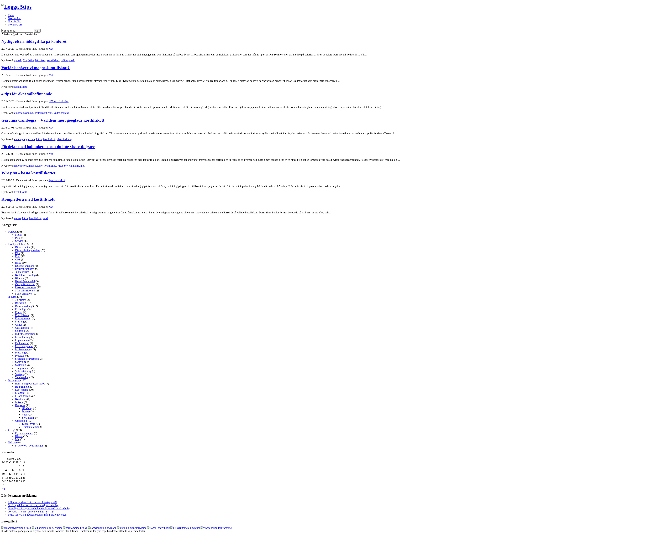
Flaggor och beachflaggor (29, 445)
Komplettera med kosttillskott (28, 199)
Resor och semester (25, 287)
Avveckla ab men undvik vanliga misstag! (31, 511)
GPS (17, 259)
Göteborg (27, 408)
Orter (25, 414)
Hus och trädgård (24, 265)
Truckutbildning (30, 426)
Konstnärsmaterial (25, 281)
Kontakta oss (15, 24)
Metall (18, 234)
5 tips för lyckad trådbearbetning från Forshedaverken (37, 514)
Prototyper (21, 355)
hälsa (31, 60)
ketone (39, 165)
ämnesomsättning (23, 112)
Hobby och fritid (17, 244)
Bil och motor (22, 247)
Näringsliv (14, 380)
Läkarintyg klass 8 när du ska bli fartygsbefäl (32, 502)
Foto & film (14, 21)
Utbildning (21, 420)
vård (45, 218)
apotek (18, 60)
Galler (18, 324)
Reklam (12, 442)
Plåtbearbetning (23, 349)
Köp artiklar (14, 18)
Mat (51, 48)
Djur (17, 253)
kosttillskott (53, 60)
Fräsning (20, 321)
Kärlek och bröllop (25, 275)
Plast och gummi (24, 346)
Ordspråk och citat (25, 284)
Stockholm (28, 417)
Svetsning (20, 364)
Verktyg (19, 374)
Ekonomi (20, 392)
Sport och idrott (57, 180)
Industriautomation (25, 333)
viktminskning (61, 112)
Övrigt (11, 430)
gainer (17, 218)
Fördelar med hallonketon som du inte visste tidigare (48, 146)
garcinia (30, 139)
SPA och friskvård (59, 101)
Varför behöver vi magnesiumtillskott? (35, 67)
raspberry (63, 165)
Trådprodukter (23, 368)
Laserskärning (22, 337)
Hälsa (18, 262)
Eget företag (21, 389)
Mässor (19, 402)
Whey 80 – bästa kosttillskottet (28, 173)
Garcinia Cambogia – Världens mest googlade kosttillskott (52, 120)
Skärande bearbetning (27, 358)
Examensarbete (30, 423)
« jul (3, 488)
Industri (12, 296)
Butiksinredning (24, 306)
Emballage (21, 309)
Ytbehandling (22, 377)
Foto (17, 256)
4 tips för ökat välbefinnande (26, 94)
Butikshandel (22, 386)
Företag (12, 231)
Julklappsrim (22, 271)
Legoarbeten (22, 340)
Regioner (20, 405)
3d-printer (20, 299)
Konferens (21, 399)
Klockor (19, 278)
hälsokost (40, 60)
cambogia (19, 139)
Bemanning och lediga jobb (30, 383)
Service (19, 240)
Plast (17, 237)
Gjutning (20, 330)
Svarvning (20, 361)
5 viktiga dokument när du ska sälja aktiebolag (33, 505)
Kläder (19, 436)
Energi (18, 312)
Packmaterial (22, 343)
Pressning (20, 352)
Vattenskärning (23, 371)
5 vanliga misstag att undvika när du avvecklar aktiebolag (39, 508)
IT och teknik (22, 395)
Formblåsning (22, 315)
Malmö (26, 411)
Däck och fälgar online (27, 250)
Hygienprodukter (24, 268)
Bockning (20, 302)
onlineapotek (68, 60)
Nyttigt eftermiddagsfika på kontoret (33, 41)
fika (25, 60)
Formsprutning (23, 318)
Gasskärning (22, 327)
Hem (11, 15)
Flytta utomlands (24, 433)
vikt (50, 112)
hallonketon (20, 165)
